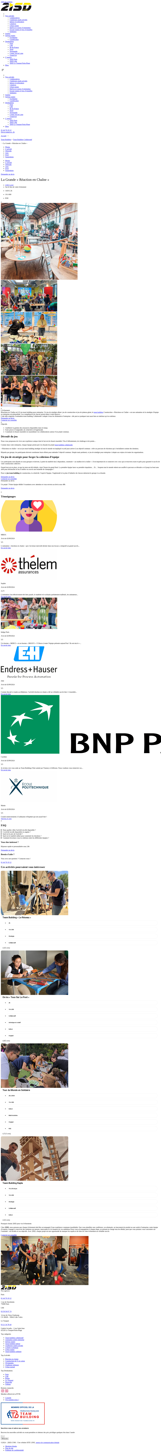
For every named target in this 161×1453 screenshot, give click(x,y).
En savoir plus (6, 548)
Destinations (9, 41)
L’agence (8, 57)
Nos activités (9, 16)
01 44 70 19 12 (6, 1298)
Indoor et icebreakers (17, 22)
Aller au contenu (6, 2)
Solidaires (13, 32)
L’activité (8, 149)
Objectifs (8, 151)
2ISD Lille (13, 61)
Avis (6, 153)
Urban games (14, 26)
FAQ (7, 155)
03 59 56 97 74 (6, 1311)
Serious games (10, 36)
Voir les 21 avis (6, 819)
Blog (7, 65)
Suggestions (9, 157)
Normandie (13, 51)
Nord (11, 49)
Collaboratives (15, 18)
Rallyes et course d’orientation (20, 28)
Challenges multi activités (18, 20)
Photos (7, 147)
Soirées (7, 34)
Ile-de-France (14, 47)
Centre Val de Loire (16, 53)
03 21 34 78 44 (6, 1325)
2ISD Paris (13, 59)
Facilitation (13, 38)
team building (98, 412)
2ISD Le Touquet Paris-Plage (20, 63)
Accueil (3, 136)
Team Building (6, 140)
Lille (11, 45)
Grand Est (13, 55)
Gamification (14, 39)
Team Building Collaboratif (22, 140)
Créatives (13, 24)
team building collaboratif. (64, 445)
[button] (80, 70)
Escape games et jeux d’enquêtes (21, 30)
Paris (11, 43)
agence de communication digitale (47, 1442)
